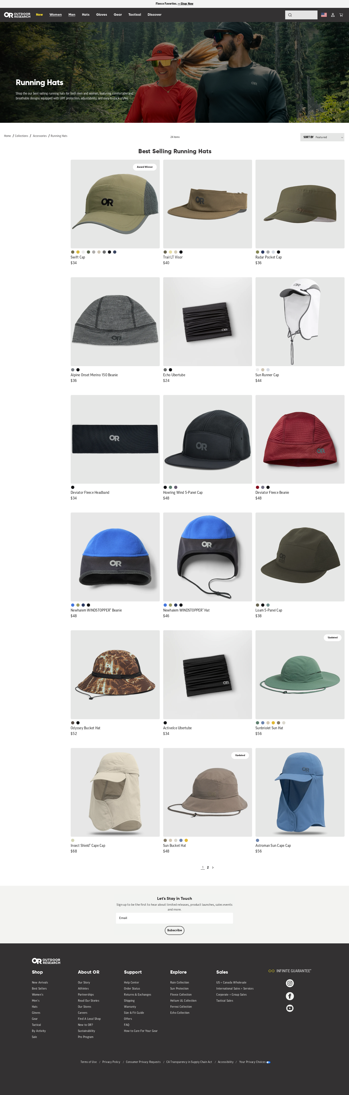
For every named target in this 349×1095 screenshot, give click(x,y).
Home (7, 136)
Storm (165, 369)
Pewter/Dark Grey (93, 252)
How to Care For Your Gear (141, 1031)
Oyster (175, 252)
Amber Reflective (78, 252)
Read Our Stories (88, 1000)
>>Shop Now (185, 3)
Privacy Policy (111, 1062)
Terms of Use (89, 1062)
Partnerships (86, 994)
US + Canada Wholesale (231, 982)
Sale (34, 1037)
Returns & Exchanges (137, 994)
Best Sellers (39, 988)
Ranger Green (165, 252)
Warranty (130, 1007)
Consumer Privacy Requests (143, 1062)
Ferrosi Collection (181, 1007)
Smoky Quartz (262, 487)
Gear (35, 1019)
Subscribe (174, 930)
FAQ (126, 1025)
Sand (268, 722)
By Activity (39, 1031)
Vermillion (257, 487)
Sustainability (86, 1031)
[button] (341, 14)
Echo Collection (180, 1013)
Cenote (262, 252)
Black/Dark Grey (109, 252)
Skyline (262, 722)
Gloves (36, 1013)
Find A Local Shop (89, 1019)
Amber (273, 722)
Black (181, 252)
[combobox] (301, 14)
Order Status (132, 988)
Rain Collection (179, 982)
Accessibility (226, 1062)
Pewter (268, 252)
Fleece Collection (181, 994)
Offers (128, 1019)
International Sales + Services (234, 988)
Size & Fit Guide (134, 1013)
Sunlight (170, 252)
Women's (37, 994)
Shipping (129, 1000)
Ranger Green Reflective (72, 252)
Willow (78, 605)
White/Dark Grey (257, 369)
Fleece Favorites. (167, 3)
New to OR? (85, 1025)
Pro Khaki (72, 840)
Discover (154, 15)
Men (71, 15)
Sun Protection (179, 988)
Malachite (170, 487)
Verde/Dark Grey (88, 252)
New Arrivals (40, 982)
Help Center (131, 982)
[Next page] (213, 868)
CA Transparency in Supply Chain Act (189, 1062)
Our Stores (84, 1007)
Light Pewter (283, 722)
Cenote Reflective (114, 252)
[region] (174, 4)
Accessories (40, 136)
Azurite (72, 605)
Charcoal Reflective (104, 252)
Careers (82, 1013)
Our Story (84, 982)
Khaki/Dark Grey (99, 252)
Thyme (268, 605)
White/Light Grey (83, 252)
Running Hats (59, 136)
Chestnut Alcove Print (72, 722)
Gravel (278, 722)
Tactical (36, 1025)
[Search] (278, 14)
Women (55, 15)
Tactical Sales (224, 1000)
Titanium (273, 252)
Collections (21, 136)
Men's (35, 1000)
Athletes (83, 988)
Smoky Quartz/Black (175, 487)
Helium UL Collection (183, 1000)
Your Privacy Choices (252, 1062)
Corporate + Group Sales (231, 994)
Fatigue (257, 252)
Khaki (262, 369)
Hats (35, 1007)
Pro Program (86, 1037)
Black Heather (72, 369)
